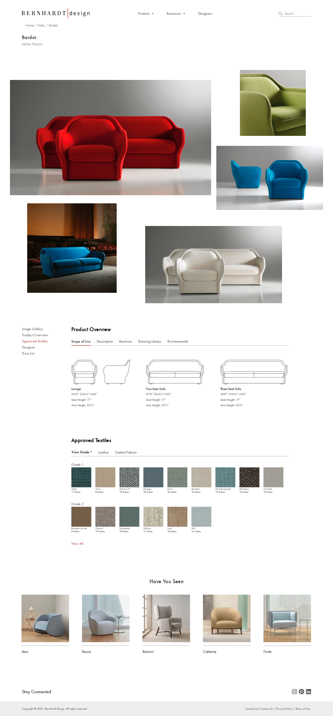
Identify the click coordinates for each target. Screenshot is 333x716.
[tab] (81, 452)
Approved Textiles (35, 341)
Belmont (147, 651)
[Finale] (287, 618)
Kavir (170, 489)
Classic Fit (124, 489)
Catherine (209, 651)
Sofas (41, 25)
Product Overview (35, 335)
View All (77, 543)
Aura (98, 489)
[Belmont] (166, 618)
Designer (28, 347)
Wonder (267, 489)
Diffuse (147, 528)
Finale (267, 651)
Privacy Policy (284, 708)
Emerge (147, 489)
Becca (86, 651)
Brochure (125, 341)
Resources (174, 13)
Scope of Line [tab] (81, 341)
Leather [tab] (103, 452)
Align (74, 489)
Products (144, 13)
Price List (28, 353)
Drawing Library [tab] (149, 341)
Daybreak (124, 528)
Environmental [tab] (177, 341)
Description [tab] (105, 341)
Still (193, 528)
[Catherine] (227, 618)
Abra (25, 651)
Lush (169, 528)
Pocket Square (223, 489)
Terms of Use (303, 708)
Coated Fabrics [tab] (126, 452)
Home (29, 25)
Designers (205, 13)
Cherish (99, 528)
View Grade (80, 452)
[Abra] (45, 618)
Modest (195, 489)
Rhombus (244, 489)
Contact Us (266, 708)
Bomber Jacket (79, 528)
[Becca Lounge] (106, 618)
